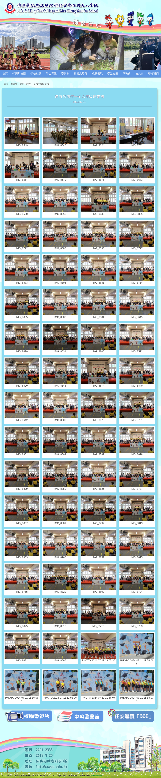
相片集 (14, 84)
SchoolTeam (96, 775)
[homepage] (51, 8)
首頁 (5, 73)
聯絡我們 (153, 73)
